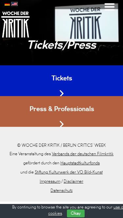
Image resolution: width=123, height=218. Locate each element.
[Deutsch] (7, 3)
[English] (14, 3)
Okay (76, 213)
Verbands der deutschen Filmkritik (82, 154)
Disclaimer (73, 181)
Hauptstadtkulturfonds (80, 163)
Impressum (50, 181)
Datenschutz (61, 191)
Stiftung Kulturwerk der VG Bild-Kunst (69, 172)
